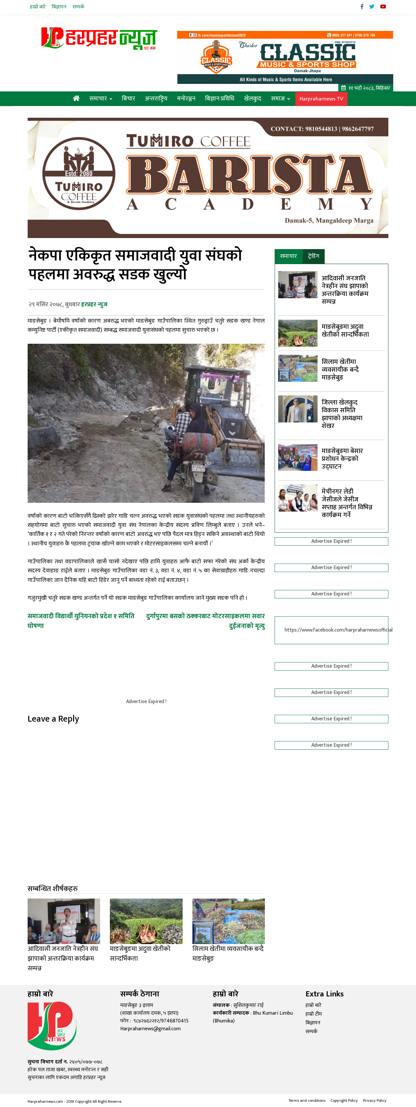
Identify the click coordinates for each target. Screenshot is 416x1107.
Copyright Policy (344, 1100)
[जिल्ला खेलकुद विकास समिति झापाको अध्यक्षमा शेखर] (298, 408)
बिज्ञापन (59, 7)
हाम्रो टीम (314, 1014)
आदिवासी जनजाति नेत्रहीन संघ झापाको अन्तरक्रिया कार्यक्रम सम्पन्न (345, 290)
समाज (278, 99)
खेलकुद (252, 99)
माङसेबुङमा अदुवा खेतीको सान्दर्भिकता (345, 330)
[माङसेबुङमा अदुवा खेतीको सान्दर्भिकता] (298, 332)
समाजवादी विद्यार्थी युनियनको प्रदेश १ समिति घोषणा (81, 621)
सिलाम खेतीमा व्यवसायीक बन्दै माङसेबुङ (340, 369)
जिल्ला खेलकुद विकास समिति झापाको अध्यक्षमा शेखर (342, 414)
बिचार (128, 99)
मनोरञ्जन (186, 99)
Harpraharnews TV (321, 99)
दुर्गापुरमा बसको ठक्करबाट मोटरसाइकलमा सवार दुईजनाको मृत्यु (205, 621)
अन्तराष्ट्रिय (156, 99)
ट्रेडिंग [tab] (313, 256)
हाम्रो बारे (38, 7)
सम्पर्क (78, 7)
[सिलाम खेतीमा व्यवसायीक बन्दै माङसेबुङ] (298, 368)
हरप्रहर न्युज (94, 305)
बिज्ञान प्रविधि (219, 99)
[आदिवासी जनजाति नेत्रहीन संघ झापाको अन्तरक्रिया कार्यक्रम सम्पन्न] (298, 284)
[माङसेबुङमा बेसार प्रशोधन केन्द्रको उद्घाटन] (298, 457)
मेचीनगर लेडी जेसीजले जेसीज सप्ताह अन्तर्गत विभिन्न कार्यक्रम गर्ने (347, 503)
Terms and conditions (307, 1100)
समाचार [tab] (288, 256)
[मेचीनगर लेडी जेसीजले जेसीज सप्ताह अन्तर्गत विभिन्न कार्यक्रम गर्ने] (298, 497)
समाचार (98, 99)
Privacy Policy (374, 1100)
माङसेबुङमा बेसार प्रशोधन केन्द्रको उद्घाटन (342, 459)
